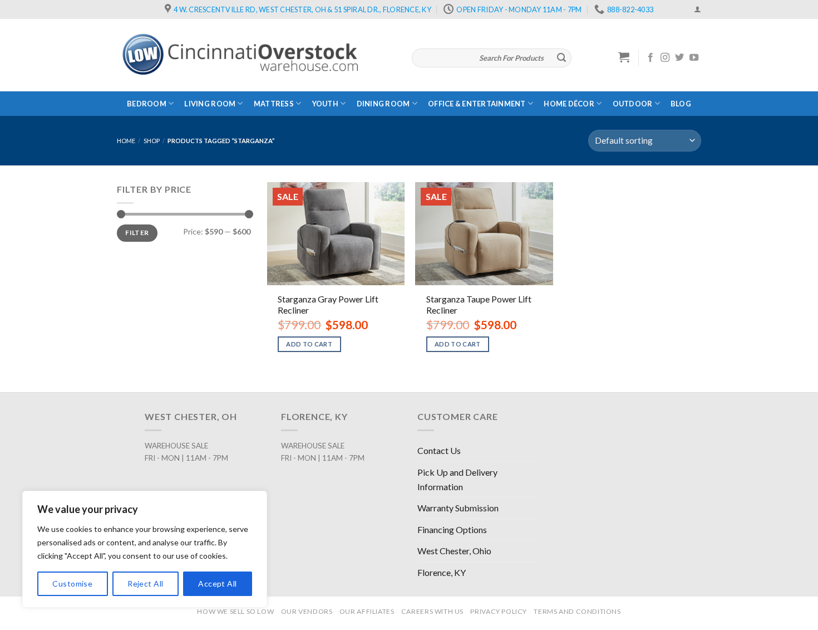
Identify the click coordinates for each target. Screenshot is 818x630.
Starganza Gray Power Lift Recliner (328, 305)
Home (126, 140)
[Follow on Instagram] (665, 58)
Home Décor (569, 103)
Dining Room (383, 103)
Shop (152, 140)
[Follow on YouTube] (693, 58)
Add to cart (309, 344)
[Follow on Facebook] (650, 58)
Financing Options (452, 529)
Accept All (217, 583)
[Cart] (624, 57)
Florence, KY (441, 572)
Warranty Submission (458, 507)
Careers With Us (432, 611)
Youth (325, 103)
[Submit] (561, 57)
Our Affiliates (367, 611)
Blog (681, 103)
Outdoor (633, 103)
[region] (144, 549)
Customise (72, 583)
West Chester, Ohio (454, 550)
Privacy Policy (498, 611)
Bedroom (146, 103)
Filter (137, 232)
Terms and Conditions (577, 611)
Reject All (145, 583)
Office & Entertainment (477, 103)
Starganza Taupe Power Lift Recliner (478, 305)
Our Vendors (307, 611)
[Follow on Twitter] (679, 58)
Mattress (274, 103)
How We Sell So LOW (235, 611)
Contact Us (439, 450)
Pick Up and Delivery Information (457, 479)
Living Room (209, 103)
